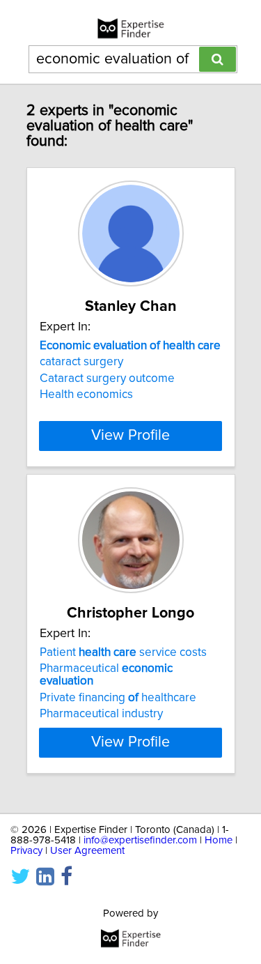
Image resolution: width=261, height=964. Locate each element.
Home (218, 840)
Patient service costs (123, 652)
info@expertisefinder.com (140, 840)
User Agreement (87, 851)
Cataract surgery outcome (107, 378)
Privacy (26, 851)
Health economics (86, 394)
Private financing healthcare (118, 697)
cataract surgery (81, 361)
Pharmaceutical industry (101, 713)
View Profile (130, 435)
